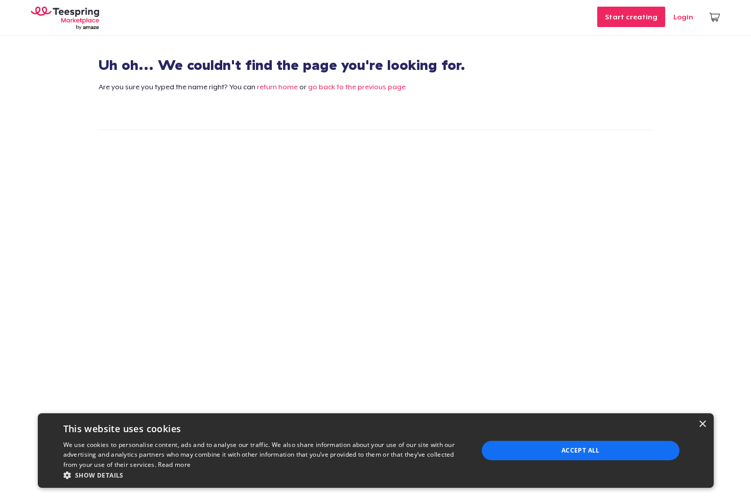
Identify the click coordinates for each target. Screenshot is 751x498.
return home (277, 87)
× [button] (702, 424)
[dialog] (376, 450)
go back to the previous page (357, 87)
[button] (264, 475)
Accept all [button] (580, 450)
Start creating (631, 17)
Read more (174, 464)
